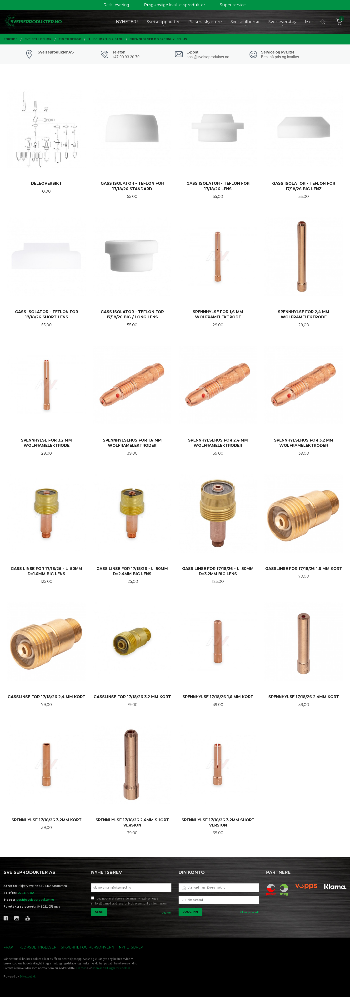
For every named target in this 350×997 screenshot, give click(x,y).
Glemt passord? (249, 912)
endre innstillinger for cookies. (111, 968)
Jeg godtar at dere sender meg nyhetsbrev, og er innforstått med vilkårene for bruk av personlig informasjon (129, 901)
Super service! (233, 5)
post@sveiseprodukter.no (35, 899)
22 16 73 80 (26, 892)
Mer (309, 21)
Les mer (166, 912)
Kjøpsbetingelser (38, 947)
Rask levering (116, 5)
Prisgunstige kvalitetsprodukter (174, 5)
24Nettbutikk (27, 976)
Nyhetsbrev (131, 947)
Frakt (9, 947)
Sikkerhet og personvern (87, 947)
